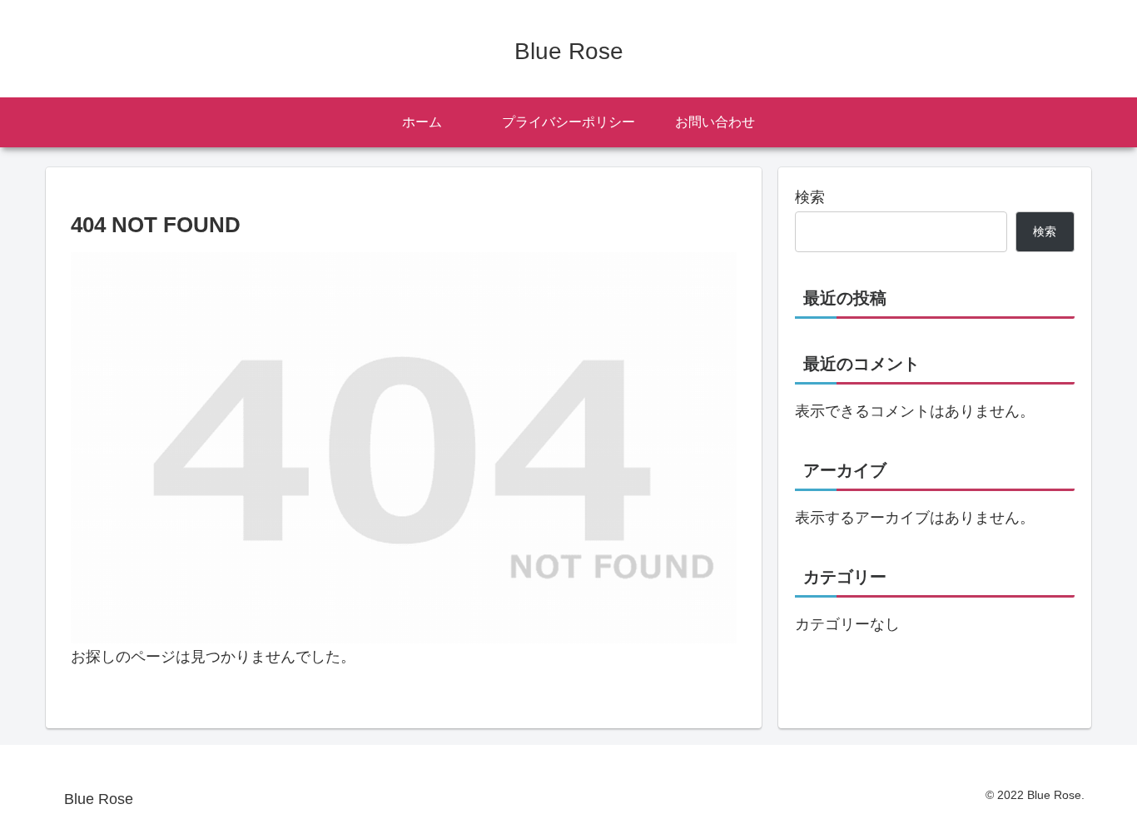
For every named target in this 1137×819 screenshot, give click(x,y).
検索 (810, 197)
